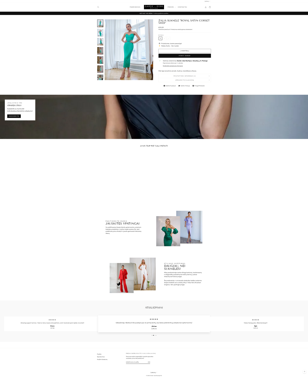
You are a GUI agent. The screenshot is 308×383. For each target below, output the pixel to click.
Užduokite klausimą (184, 80)
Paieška (99, 354)
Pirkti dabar (184, 55)
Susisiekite (14, 116)
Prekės (171, 7)
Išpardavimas (101, 357)
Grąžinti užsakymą (102, 359)
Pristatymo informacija (185, 76)
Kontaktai (182, 7)
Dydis (161, 35)
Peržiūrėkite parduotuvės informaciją (173, 66)
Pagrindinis (135, 7)
